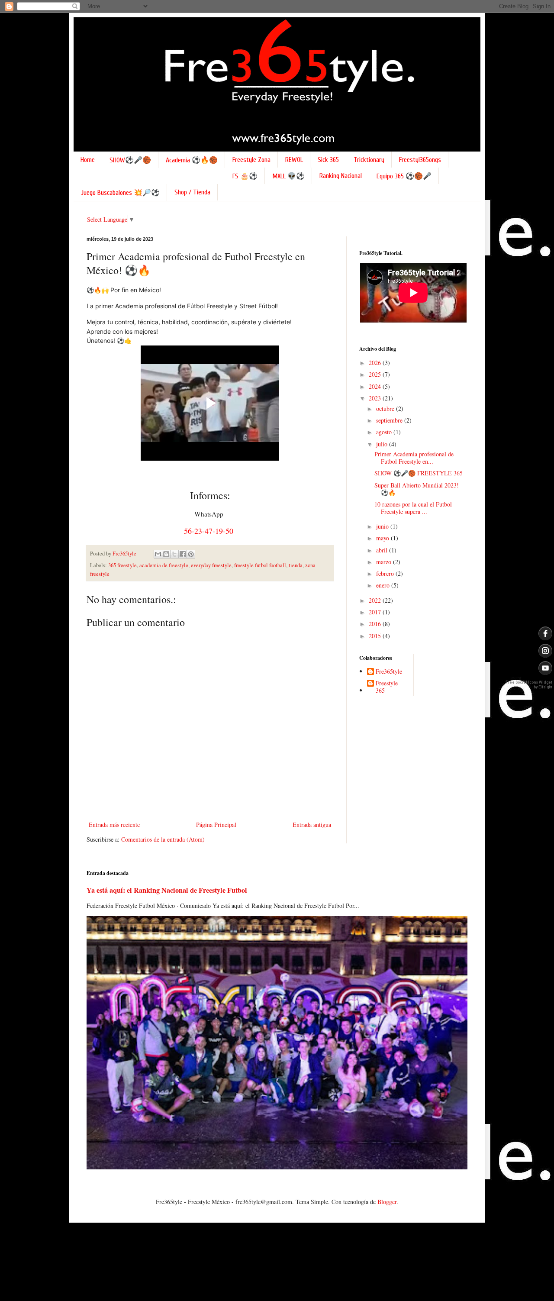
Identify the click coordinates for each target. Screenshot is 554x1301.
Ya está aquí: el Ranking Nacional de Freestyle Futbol (167, 890)
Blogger (386, 1202)
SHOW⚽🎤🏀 (130, 160)
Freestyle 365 (387, 687)
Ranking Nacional (340, 176)
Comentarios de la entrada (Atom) (163, 839)
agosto (384, 432)
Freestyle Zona (251, 160)
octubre (386, 408)
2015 (376, 636)
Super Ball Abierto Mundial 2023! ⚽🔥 (416, 489)
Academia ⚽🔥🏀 (192, 160)
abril (382, 550)
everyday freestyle (211, 565)
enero (383, 585)
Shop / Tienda (192, 192)
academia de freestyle (163, 565)
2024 (376, 386)
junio (383, 526)
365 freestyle (122, 565)
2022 (376, 600)
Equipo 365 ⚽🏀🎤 (404, 176)
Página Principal (216, 824)
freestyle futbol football (260, 565)
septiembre (390, 420)
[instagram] (545, 651)
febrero (386, 573)
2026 (376, 362)
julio (382, 444)
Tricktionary (369, 160)
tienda (296, 565)
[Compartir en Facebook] (182, 554)
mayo (383, 538)
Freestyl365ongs (420, 160)
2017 (376, 612)
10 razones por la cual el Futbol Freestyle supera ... (413, 508)
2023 (376, 398)
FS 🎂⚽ (245, 176)
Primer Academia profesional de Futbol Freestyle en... (414, 457)
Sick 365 (328, 160)
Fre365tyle (389, 671)
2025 (376, 374)
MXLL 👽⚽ (288, 176)
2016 (376, 624)
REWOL (294, 160)
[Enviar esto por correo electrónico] (158, 554)
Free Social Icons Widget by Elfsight (529, 684)
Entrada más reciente (114, 824)
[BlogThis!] (166, 554)
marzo (384, 562)
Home (88, 160)
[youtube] (545, 668)
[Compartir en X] (174, 554)
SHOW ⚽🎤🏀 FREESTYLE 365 (418, 473)
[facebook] (545, 633)
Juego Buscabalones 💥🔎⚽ (120, 193)
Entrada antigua (312, 824)
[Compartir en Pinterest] (191, 554)
